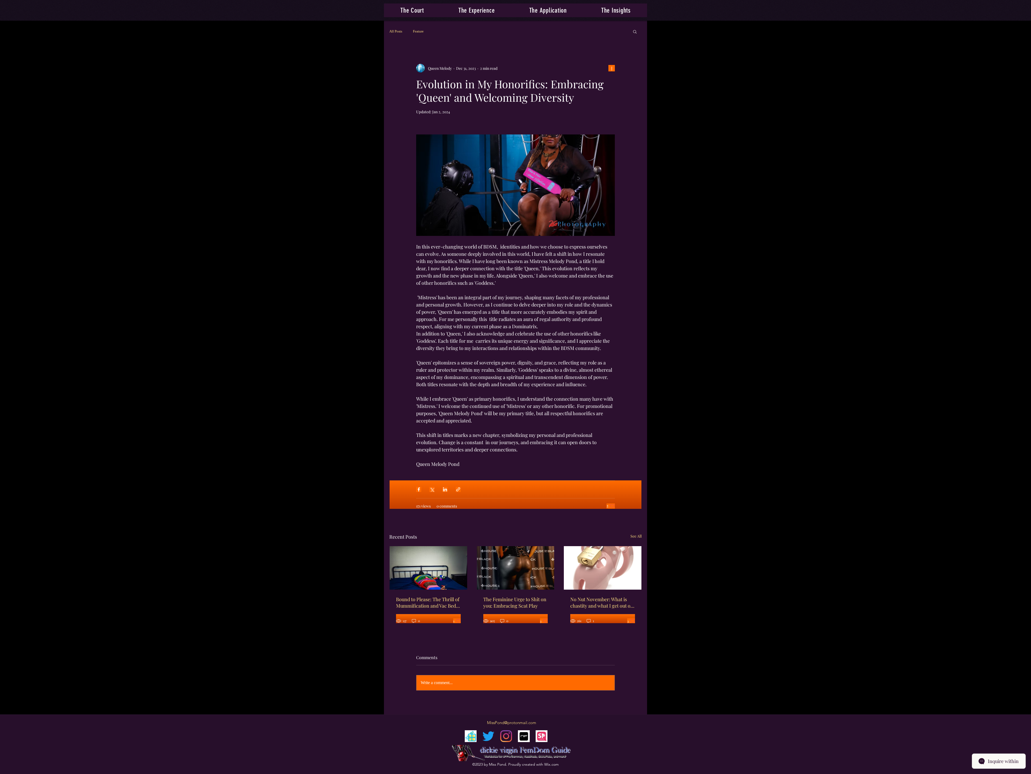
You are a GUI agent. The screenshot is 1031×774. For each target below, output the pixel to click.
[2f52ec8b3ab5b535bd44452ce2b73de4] (524, 736)
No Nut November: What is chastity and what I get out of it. (601, 602)
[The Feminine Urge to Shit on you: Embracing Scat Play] (515, 568)
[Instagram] (506, 736)
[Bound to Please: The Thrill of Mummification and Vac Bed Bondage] (428, 568)
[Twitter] (488, 736)
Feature (418, 31)
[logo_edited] (471, 736)
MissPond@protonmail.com (511, 722)
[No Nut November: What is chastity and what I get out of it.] (602, 568)
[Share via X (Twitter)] (431, 489)
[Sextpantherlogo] (541, 736)
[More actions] (611, 68)
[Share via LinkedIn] (445, 489)
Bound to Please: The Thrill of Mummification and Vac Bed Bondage (427, 602)
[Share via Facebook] (418, 489)
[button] (476, 10)
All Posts (395, 31)
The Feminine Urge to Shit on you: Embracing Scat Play (514, 602)
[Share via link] (458, 489)
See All (636, 536)
